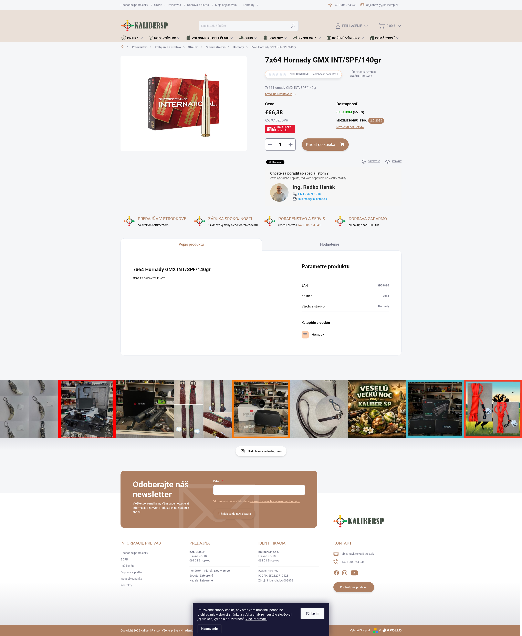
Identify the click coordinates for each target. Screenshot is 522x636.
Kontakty (248, 5)
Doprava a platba (198, 5)
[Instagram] (345, 572)
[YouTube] (354, 572)
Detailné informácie (278, 94)
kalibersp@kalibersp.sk (312, 198)
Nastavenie (209, 629)
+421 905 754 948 (309, 193)
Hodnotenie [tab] (329, 244)
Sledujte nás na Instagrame (265, 451)
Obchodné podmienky (134, 5)
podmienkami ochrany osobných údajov (274, 501)
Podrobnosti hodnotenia (325, 74)
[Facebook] (336, 572)
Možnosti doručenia (350, 127)
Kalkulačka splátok (284, 128)
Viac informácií (256, 619)
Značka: (361, 76)
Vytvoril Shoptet (360, 630)
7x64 (386, 295)
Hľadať (293, 25)
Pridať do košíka (320, 144)
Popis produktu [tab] (191, 244)
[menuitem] (132, 38)
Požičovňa (174, 5)
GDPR (158, 5)
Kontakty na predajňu (353, 587)
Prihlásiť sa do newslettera (234, 513)
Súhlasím (312, 613)
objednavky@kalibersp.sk (358, 553)
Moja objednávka (226, 5)
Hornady (318, 334)
